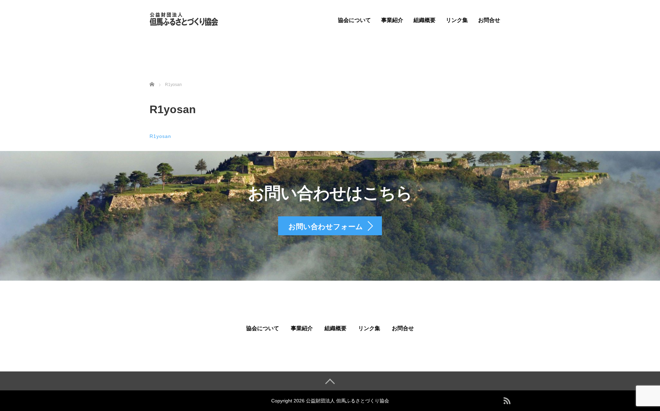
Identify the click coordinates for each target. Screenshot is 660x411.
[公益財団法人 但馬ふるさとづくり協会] (184, 18)
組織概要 (425, 20)
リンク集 (457, 20)
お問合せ (489, 20)
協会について (354, 20)
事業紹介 (392, 20)
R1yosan (160, 136)
